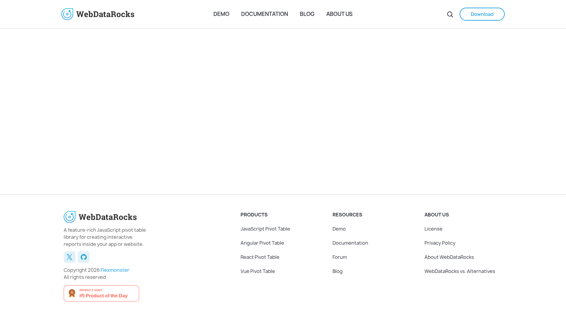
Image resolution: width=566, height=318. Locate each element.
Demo (221, 14)
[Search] (450, 14)
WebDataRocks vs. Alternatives (459, 271)
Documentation (264, 14)
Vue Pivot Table (258, 271)
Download (482, 14)
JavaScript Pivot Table (265, 229)
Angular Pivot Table (262, 243)
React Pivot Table (260, 257)
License (433, 229)
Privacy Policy (439, 243)
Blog (307, 14)
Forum (340, 257)
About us (339, 14)
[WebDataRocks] (135, 14)
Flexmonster (115, 270)
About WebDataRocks (449, 257)
